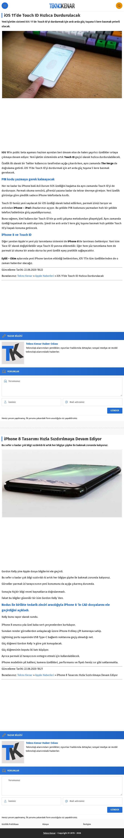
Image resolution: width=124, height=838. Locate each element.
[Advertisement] (62, 124)
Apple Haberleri (44, 275)
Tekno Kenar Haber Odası (42, 343)
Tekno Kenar (24, 275)
